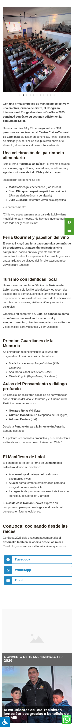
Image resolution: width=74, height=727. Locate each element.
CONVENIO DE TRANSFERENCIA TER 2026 (33, 658)
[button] (7, 49)
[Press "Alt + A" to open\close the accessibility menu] (5, 722)
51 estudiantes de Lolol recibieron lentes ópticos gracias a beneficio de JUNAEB (36, 713)
